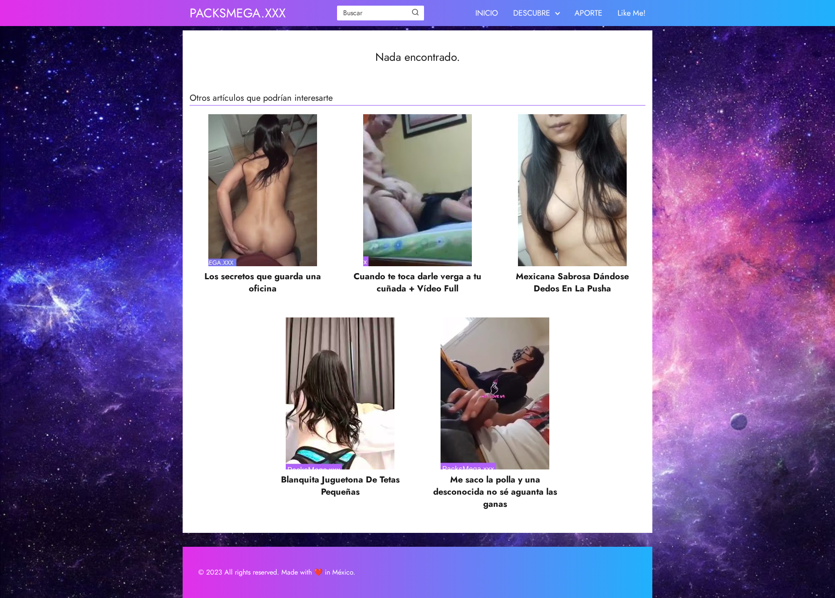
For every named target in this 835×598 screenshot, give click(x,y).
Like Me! (631, 13)
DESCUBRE (531, 13)
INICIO (486, 13)
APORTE (588, 13)
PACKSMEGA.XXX (238, 13)
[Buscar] (415, 13)
